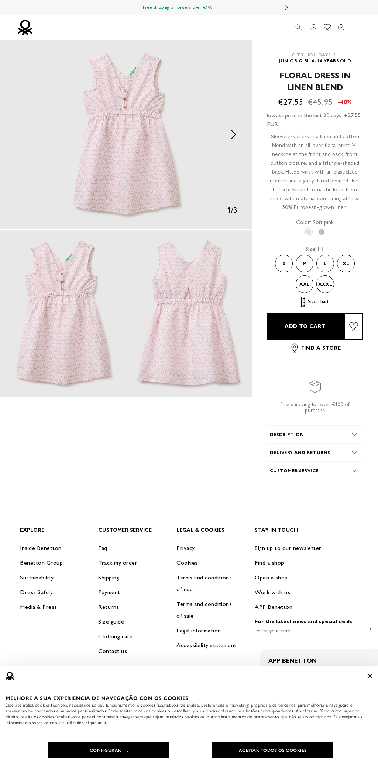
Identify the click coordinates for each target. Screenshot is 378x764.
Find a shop (269, 562)
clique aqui (96, 722)
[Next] (286, 7)
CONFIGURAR (105, 750)
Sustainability (37, 577)
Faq (102, 547)
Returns (108, 606)
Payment (109, 592)
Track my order (117, 562)
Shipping (108, 577)
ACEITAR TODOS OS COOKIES (273, 750)
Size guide (111, 621)
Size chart (318, 302)
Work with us (272, 592)
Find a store (321, 348)
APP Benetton (273, 606)
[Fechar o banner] (369, 675)
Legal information (198, 630)
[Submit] (369, 629)
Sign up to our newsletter (288, 547)
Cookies (187, 562)
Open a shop (271, 577)
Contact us (112, 651)
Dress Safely (36, 592)
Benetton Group (41, 562)
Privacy (185, 547)
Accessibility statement (206, 645)
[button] (126, 134)
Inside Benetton (41, 547)
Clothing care (115, 636)
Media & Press (38, 606)
